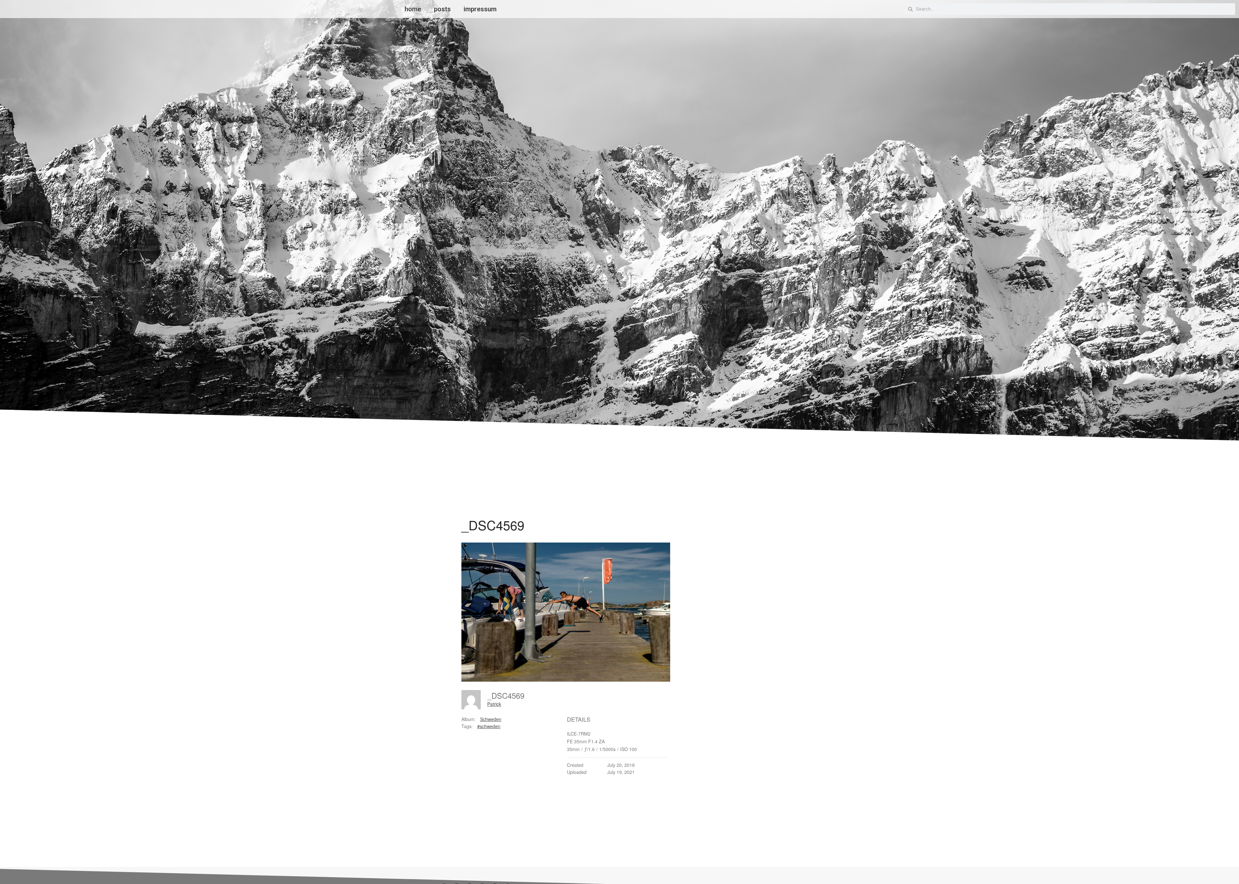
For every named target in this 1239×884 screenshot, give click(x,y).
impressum (480, 9)
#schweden (488, 726)
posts (442, 9)
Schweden (490, 719)
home (413, 9)
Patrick (494, 704)
